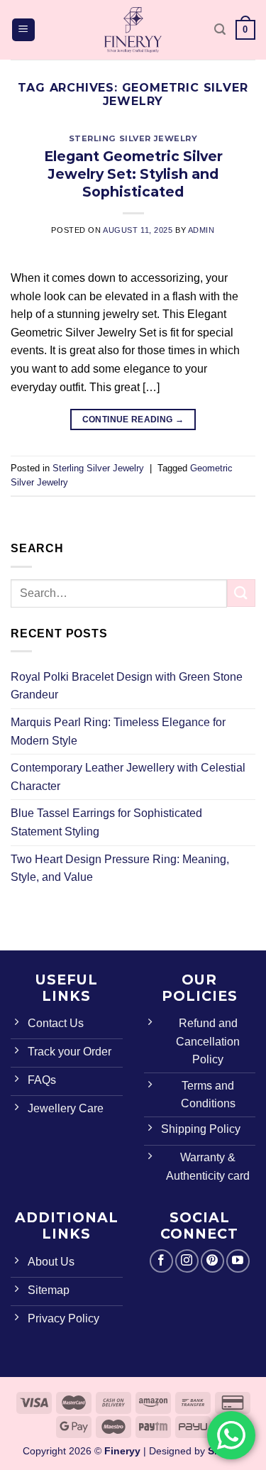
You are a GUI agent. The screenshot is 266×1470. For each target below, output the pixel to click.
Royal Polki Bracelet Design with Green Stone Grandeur (127, 686)
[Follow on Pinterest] (212, 1261)
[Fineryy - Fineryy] (133, 30)
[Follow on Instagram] (187, 1261)
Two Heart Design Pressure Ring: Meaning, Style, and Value (120, 868)
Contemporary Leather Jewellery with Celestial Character (128, 777)
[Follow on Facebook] (161, 1261)
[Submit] (241, 593)
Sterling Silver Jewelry (133, 138)
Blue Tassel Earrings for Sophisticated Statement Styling (106, 822)
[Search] (220, 29)
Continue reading (133, 419)
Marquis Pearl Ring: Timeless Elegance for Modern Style (118, 731)
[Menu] (23, 30)
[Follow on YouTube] (238, 1261)
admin (201, 230)
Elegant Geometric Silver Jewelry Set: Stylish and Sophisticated (133, 174)
